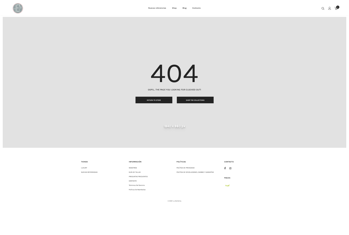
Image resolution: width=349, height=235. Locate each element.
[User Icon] (329, 8)
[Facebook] (226, 168)
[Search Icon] (323, 8)
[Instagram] (231, 168)
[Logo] (27, 8)
